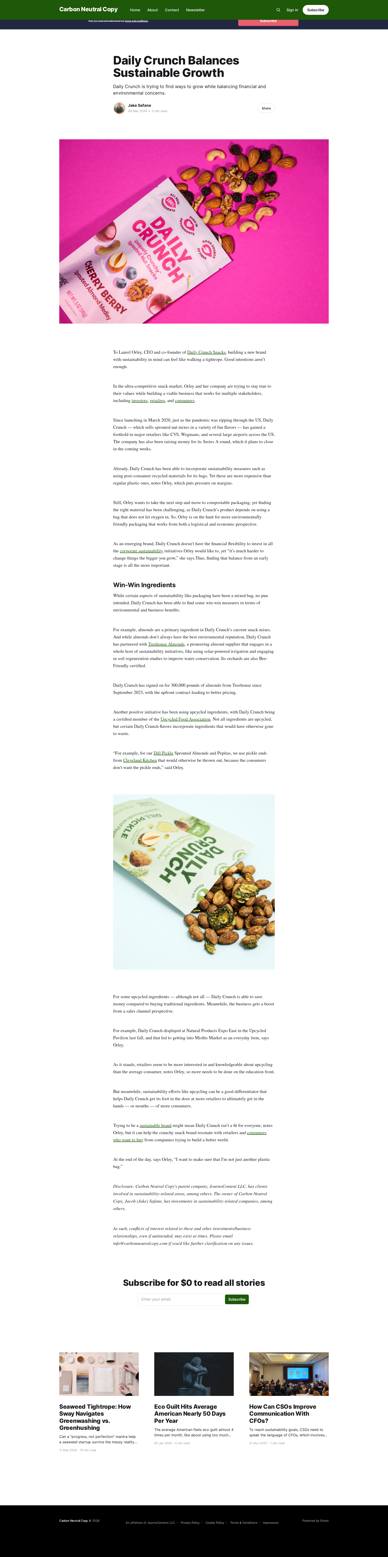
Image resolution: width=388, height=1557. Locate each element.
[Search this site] (278, 9)
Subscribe (315, 10)
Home (135, 10)
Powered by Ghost (315, 1520)
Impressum (270, 1522)
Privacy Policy (190, 1522)
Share (266, 108)
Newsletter (195, 10)
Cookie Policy (214, 1522)
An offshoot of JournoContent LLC (150, 1522)
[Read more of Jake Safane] (119, 108)
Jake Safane (139, 105)
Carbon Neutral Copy (88, 9)
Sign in (292, 10)
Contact (172, 10)
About (152, 10)
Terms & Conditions (243, 1522)
